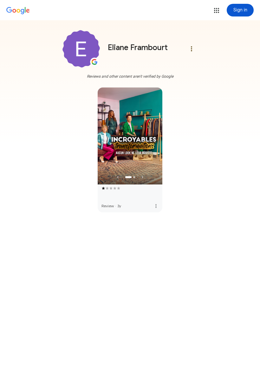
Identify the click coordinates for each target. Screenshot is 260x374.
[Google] (18, 11)
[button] (216, 10)
